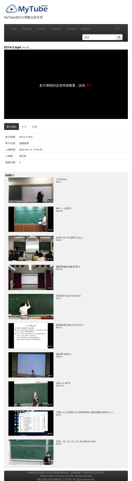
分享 (24, 126)
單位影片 (41, 28)
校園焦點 (27, 28)
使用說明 (71, 28)
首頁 (14, 28)
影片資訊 (11, 126)
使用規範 (56, 28)
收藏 (34, 126)
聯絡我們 (86, 28)
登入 (117, 28)
